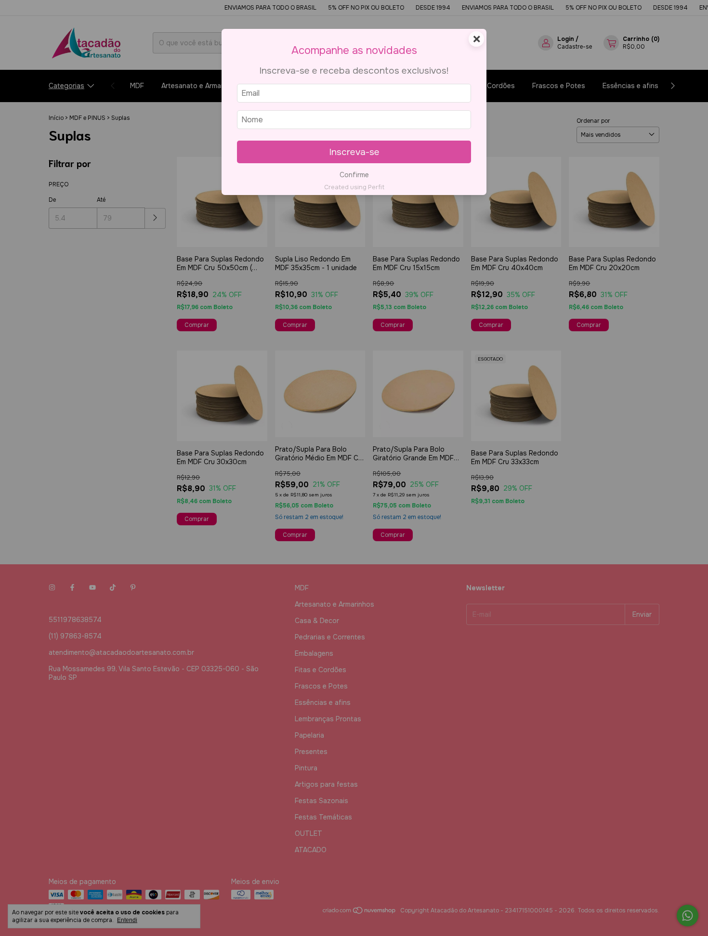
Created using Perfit (354, 187)
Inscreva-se (354, 152)
